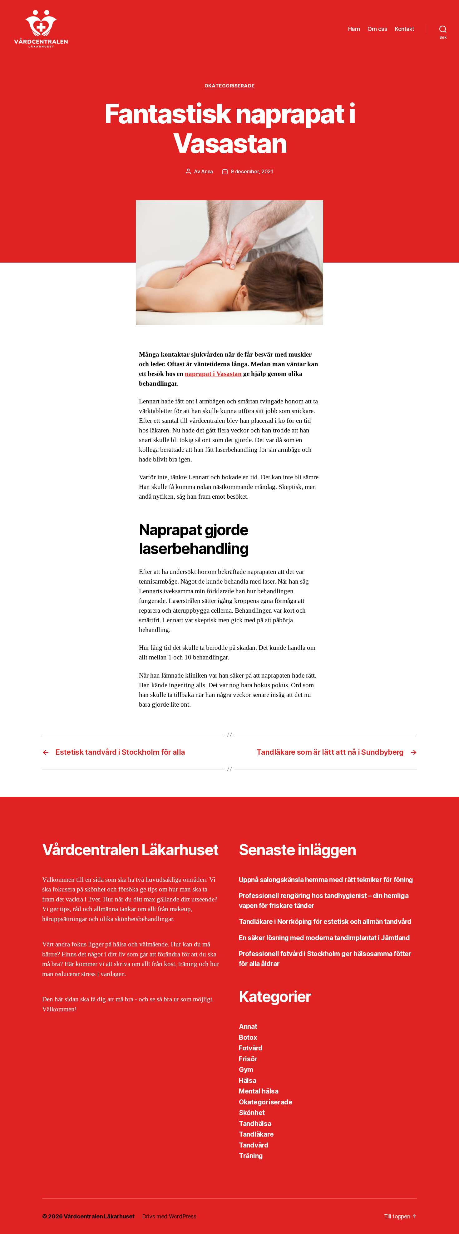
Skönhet (252, 1113)
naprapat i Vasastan (213, 374)
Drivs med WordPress (169, 1216)
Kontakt (404, 29)
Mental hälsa (259, 1091)
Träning (251, 1156)
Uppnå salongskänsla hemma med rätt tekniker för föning (326, 880)
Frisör (248, 1059)
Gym (246, 1070)
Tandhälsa (255, 1124)
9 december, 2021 (252, 171)
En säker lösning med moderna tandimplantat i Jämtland (324, 938)
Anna (207, 171)
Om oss (377, 29)
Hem (354, 29)
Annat (248, 1026)
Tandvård (254, 1145)
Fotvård (251, 1048)
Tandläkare (256, 1134)
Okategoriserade (229, 86)
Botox (248, 1037)
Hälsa (247, 1080)
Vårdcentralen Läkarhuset (99, 1216)
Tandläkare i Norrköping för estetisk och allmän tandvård (325, 922)
